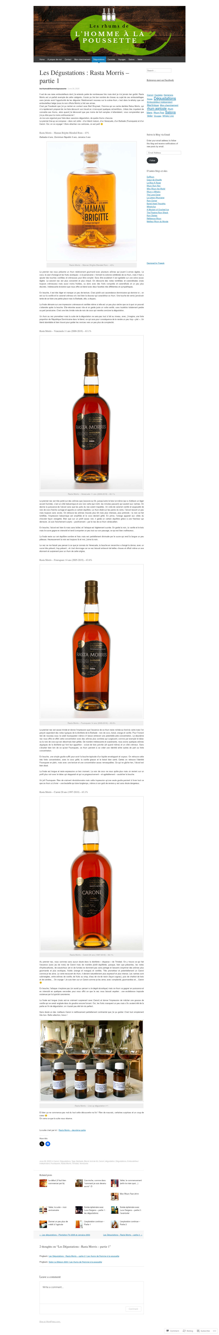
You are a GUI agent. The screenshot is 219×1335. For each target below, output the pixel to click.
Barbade (79, 1161)
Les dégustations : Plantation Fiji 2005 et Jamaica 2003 (64, 1234)
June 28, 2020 (73, 88)
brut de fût (94, 1161)
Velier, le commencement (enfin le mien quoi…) (131, 1182)
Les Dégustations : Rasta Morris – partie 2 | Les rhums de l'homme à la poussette (84, 1256)
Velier (140, 59)
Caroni (56, 1161)
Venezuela (84, 1163)
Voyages (122, 59)
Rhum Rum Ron (153, 185)
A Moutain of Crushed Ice (158, 209)
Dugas (150, 98)
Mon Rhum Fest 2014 (129, 1193)
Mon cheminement (82, 59)
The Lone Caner (153, 194)
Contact (68, 59)
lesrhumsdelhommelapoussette (52, 88)
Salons (132, 59)
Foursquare (55, 1163)
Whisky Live (168, 115)
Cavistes (111, 59)
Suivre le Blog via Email (158, 134)
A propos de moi (55, 59)
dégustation (110, 1161)
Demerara (168, 94)
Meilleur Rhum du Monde (157, 221)
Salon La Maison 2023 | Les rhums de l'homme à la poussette (75, 1261)
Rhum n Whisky (153, 191)
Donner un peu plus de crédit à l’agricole (58, 1223)
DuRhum (150, 176)
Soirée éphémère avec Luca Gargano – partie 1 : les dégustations (95, 1210)
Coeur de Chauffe (154, 179)
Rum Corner (152, 200)
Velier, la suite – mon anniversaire (57, 1208)
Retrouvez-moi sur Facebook (160, 80)
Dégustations (99, 59)
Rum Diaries (152, 215)
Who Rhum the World (156, 188)
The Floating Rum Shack (157, 212)
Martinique (153, 105)
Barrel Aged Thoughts (156, 203)
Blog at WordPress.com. (50, 1321)
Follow (152, 160)
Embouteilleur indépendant (159, 101)
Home (42, 59)
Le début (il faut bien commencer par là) (57, 1182)
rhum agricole (157, 108)
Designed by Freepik (155, 263)
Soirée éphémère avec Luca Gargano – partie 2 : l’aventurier (131, 1210)
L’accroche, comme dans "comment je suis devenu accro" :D (95, 1183)
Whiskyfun (151, 206)
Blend (86, 1161)
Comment (133, 1309)
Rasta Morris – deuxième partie (72, 1130)
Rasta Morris (66, 1163)
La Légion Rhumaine (155, 197)
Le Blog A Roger (154, 182)
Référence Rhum (154, 218)
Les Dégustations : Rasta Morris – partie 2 (122, 1234)
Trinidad (75, 1163)
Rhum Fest (159, 112)
